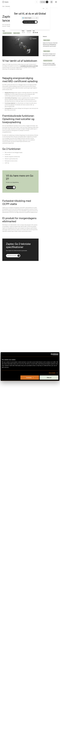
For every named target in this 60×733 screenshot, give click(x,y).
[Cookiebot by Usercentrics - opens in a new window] (52, 354)
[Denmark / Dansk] (5, 2)
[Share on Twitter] (37, 32)
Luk (43, 8)
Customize (29, 377)
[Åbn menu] (56, 2)
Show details (52, 372)
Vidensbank (7, 6)
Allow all (49, 377)
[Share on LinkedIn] (33, 32)
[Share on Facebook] (35, 32)
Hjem (3, 6)
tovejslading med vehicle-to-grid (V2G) (29, 66)
